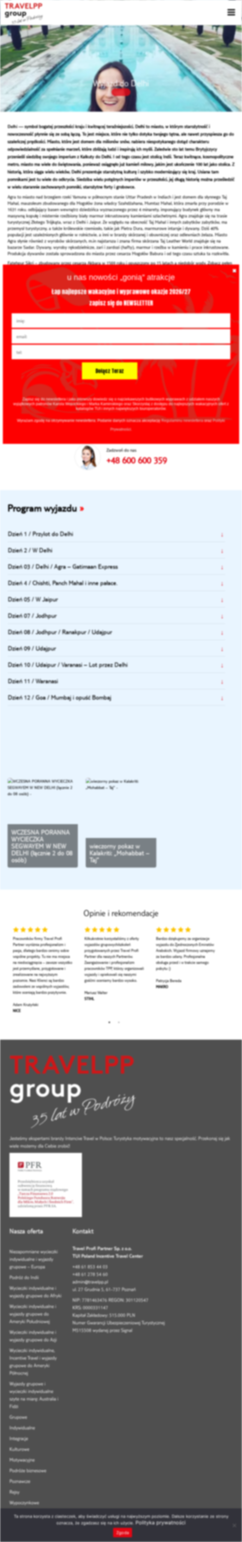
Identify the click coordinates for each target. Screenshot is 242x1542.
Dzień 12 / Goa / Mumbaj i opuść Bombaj (59, 697)
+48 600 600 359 (137, 460)
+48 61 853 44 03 (90, 1266)
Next (226, 972)
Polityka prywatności (160, 1522)
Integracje (18, 1438)
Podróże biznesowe (27, 1470)
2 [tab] (119, 1022)
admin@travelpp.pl (90, 1281)
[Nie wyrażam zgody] (234, 1525)
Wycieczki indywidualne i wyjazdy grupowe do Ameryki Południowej (32, 1314)
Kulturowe (19, 1449)
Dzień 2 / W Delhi (30, 550)
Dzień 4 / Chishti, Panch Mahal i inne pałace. (63, 582)
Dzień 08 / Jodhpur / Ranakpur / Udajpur (60, 631)
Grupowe (18, 1417)
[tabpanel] (43, 972)
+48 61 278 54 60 (90, 1274)
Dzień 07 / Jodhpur (32, 615)
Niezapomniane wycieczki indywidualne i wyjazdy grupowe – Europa (33, 1259)
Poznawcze (19, 1481)
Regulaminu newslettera (182, 420)
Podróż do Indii (24, 1277)
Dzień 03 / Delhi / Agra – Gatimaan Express (63, 566)
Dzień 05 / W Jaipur (33, 599)
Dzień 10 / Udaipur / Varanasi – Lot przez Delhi (68, 664)
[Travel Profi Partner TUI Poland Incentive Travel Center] (121, 1093)
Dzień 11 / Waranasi (33, 680)
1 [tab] (109, 1022)
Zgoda (122, 1532)
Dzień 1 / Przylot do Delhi (40, 533)
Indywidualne (22, 1427)
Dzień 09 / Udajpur (32, 648)
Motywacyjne (22, 1459)
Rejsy (14, 1492)
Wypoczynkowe (24, 1502)
